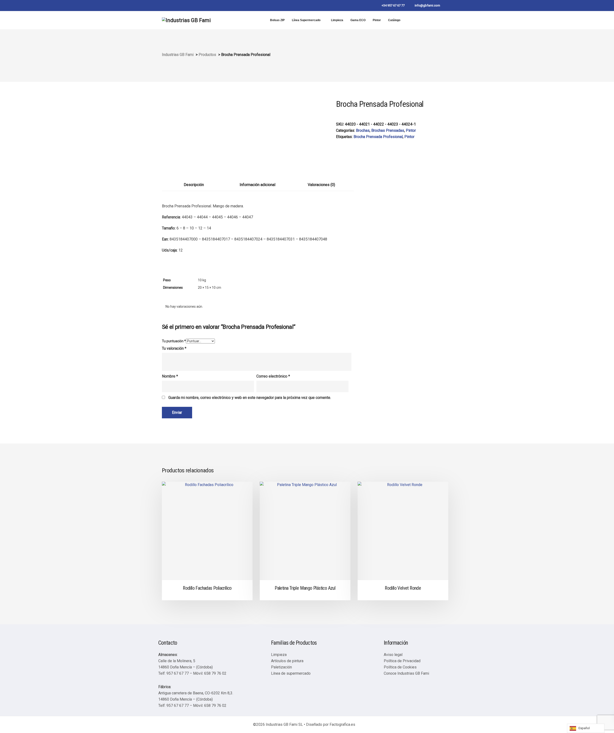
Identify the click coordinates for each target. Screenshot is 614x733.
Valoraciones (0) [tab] (321, 184)
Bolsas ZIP (277, 20)
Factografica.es (342, 724)
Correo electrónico (273, 376)
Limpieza (337, 20)
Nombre (170, 376)
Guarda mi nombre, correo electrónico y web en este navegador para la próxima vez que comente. (249, 397)
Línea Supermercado (306, 20)
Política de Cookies (400, 667)
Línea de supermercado (291, 673)
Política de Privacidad (402, 661)
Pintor (377, 20)
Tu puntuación (174, 341)
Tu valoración (174, 348)
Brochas (363, 130)
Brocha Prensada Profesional (378, 136)
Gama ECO (358, 20)
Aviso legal (393, 654)
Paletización (281, 667)
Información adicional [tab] (257, 184)
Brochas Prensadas (387, 130)
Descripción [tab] (194, 184)
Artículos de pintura (287, 661)
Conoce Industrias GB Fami (406, 673)
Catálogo (394, 20)
